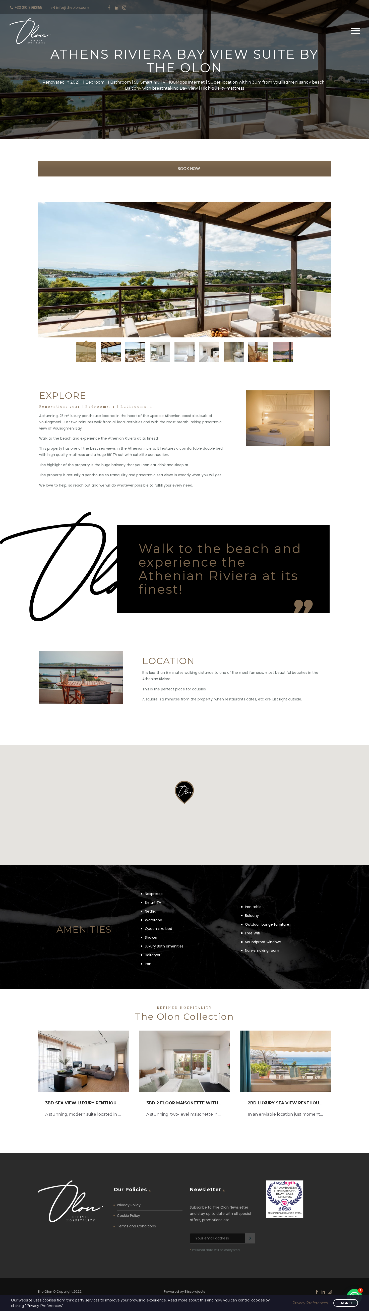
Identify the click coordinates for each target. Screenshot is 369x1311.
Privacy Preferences (310, 1303)
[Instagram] (124, 8)
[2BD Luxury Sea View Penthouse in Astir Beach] (285, 1061)
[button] (184, 795)
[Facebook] (109, 8)
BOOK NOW (188, 168)
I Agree (345, 1303)
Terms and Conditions (136, 1226)
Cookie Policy (128, 1215)
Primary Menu (355, 31)
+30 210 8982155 (28, 7)
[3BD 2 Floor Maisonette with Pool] (184, 1061)
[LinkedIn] (116, 8)
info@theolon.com (72, 7)
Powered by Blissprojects (184, 1291)
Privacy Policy (129, 1205)
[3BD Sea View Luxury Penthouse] (83, 1061)
